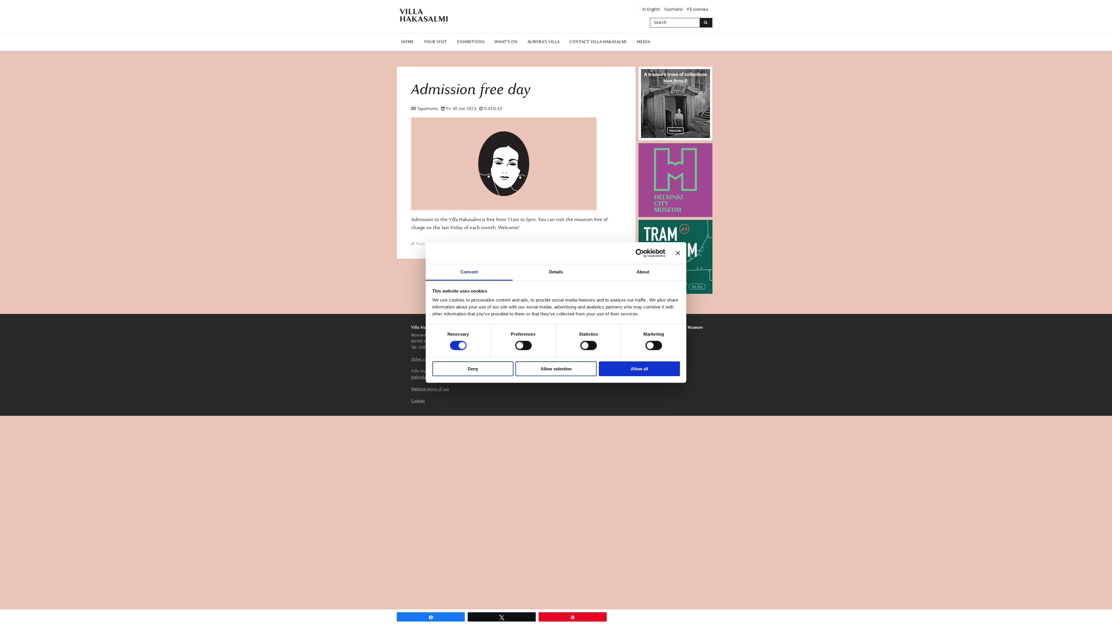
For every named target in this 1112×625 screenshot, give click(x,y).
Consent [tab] (469, 271)
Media (643, 42)
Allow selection (556, 368)
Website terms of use (430, 389)
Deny (473, 368)
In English (651, 9)
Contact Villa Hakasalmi (598, 42)
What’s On (505, 42)
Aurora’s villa (543, 42)
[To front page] (427, 15)
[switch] (523, 345)
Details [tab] (556, 271)
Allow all (639, 368)
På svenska (697, 9)
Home (407, 42)
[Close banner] (678, 253)
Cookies (418, 401)
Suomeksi (673, 9)
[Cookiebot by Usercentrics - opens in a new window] (639, 253)
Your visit (435, 42)
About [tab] (643, 271)
